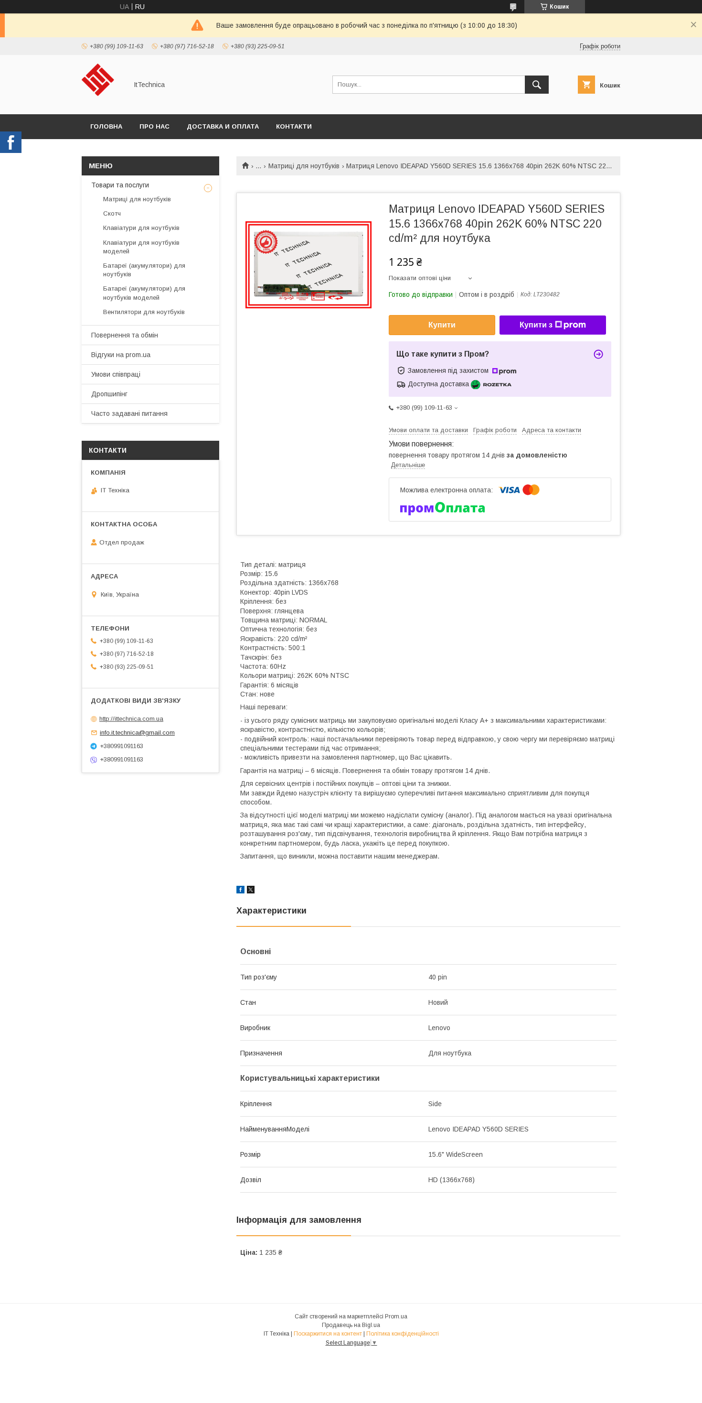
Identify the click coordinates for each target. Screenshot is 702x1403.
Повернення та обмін (124, 335)
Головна (106, 126)
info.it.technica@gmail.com (137, 732)
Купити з (536, 325)
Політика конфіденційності (402, 1333)
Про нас (154, 126)
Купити (442, 325)
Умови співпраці (115, 374)
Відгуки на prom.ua (120, 355)
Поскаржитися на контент (328, 1333)
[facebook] (240, 891)
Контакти (294, 126)
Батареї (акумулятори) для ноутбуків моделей (144, 293)
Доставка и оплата (223, 126)
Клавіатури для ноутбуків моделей (141, 247)
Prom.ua (396, 1316)
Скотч (112, 213)
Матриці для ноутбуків (304, 166)
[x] (251, 891)
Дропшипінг (109, 394)
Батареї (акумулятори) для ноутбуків (144, 270)
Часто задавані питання (129, 413)
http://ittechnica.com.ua (131, 718)
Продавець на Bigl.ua (351, 1325)
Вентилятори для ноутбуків (144, 311)
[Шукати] (537, 85)
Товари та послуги (120, 185)
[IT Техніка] (102, 102)
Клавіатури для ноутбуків (141, 227)
